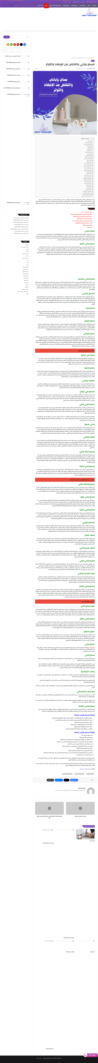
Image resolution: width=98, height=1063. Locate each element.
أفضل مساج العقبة (70, 952)
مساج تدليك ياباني (88, 163)
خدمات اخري (40, 5)
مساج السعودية (66, 5)
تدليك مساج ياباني (88, 175)
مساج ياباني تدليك (88, 165)
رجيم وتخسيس (74, 5)
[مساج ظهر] (85, 945)
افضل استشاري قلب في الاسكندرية (12, 56)
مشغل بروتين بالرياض (87, 225)
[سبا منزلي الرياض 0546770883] (25, 147)
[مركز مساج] (89, 12)
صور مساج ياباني (87, 181)
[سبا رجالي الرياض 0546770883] (25, 83)
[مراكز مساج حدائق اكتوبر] (65, 882)
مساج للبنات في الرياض (84, 769)
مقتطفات (26, 287)
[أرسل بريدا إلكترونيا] (86, 68)
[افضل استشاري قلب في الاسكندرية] (25, 58)
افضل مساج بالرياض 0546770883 (13, 62)
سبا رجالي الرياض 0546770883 (13, 81)
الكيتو (27, 251)
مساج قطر (26, 280)
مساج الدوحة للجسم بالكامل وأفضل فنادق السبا (81, 214)
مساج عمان (26, 278)
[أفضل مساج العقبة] (65, 945)
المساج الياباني (89, 145)
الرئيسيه (82, 1)
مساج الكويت (25, 275)
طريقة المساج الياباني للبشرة (87, 196)
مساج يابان (90, 147)
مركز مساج (39, 1058)
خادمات (88, 5)
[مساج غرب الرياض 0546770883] (25, 77)
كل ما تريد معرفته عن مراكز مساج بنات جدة (82, 220)
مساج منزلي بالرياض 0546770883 (13, 69)
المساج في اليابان (88, 157)
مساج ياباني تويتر (88, 168)
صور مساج (89, 227)
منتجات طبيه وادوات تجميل (55, 5)
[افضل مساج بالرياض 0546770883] (25, 64)
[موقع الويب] (84, 792)
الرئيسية (92, 57)
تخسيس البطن (25, 253)
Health (26, 244)
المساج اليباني (88, 171)
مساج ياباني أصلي (79, 773)
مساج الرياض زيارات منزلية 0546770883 (12, 88)
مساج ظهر (92, 952)
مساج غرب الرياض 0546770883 (13, 75)
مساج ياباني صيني (87, 176)
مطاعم (27, 284)
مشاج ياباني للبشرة (66, 773)
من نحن (69, 1)
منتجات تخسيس (25, 289)
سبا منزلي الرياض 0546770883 (13, 94)
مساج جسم (92, 841)
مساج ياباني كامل (88, 183)
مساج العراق (25, 273)
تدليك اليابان (89, 173)
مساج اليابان (89, 149)
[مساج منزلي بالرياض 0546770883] (25, 70)
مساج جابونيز (88, 184)
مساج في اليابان (88, 152)
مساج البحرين (82, 5)
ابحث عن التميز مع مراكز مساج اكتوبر (83, 223)
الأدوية (27, 249)
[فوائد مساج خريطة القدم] (44, 835)
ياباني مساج (89, 160)
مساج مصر (26, 282)
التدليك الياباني (89, 155)
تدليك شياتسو (90, 773)
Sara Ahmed (89, 68)
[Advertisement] (32, 19)
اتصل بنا (65, 1)
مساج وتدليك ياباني (88, 166)
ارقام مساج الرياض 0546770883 (13, 203)
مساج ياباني (89, 186)
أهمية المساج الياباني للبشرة (87, 194)
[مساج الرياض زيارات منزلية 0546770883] (25, 90)
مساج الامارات (25, 267)
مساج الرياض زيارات (50, 1049)
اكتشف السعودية (24, 247)
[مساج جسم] (85, 834)
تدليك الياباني (89, 162)
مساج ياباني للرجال (87, 180)
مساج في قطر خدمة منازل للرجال (84, 218)
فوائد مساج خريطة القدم (48, 843)
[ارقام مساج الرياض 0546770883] (25, 204)
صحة (27, 260)
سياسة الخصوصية (76, 1)
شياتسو (65, 694)
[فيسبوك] (83, 792)
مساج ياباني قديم (88, 142)
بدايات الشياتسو (88, 189)
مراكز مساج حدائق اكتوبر (69, 938)
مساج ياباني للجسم (88, 144)
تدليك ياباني (89, 140)
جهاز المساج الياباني (87, 178)
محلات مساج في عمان (87, 212)
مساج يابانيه (89, 153)
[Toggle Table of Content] (91, 139)
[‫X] (21, 44)
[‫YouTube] (14, 44)
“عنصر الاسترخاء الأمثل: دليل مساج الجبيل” (82, 216)
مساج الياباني (89, 150)
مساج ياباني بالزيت (88, 170)
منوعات (26, 293)
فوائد (27, 262)
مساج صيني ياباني (88, 158)
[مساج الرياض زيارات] (44, 993)
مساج (46, 5)
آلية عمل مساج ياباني (87, 191)
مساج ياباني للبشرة (87, 193)
